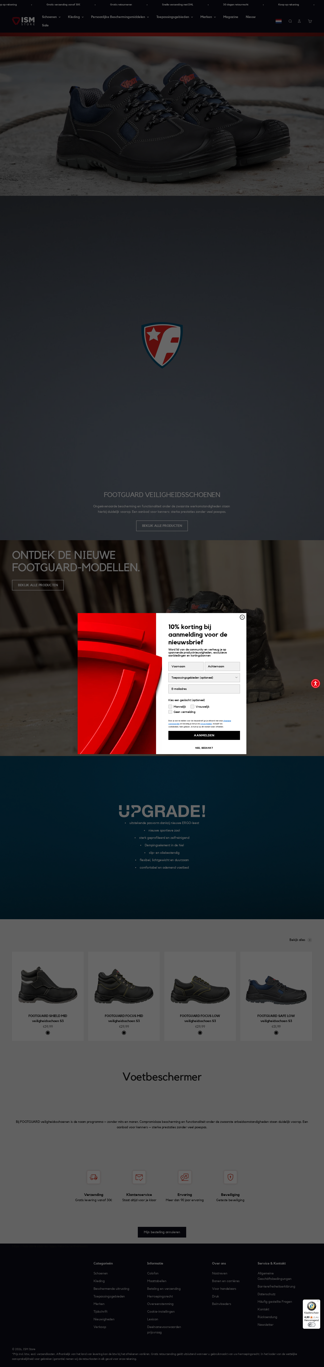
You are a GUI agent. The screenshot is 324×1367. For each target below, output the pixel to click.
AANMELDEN (204, 735)
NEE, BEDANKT (204, 748)
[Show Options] (236, 677)
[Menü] (318, 1302)
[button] (315, 683)
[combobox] (203, 677)
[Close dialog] (242, 617)
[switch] (311, 1324)
